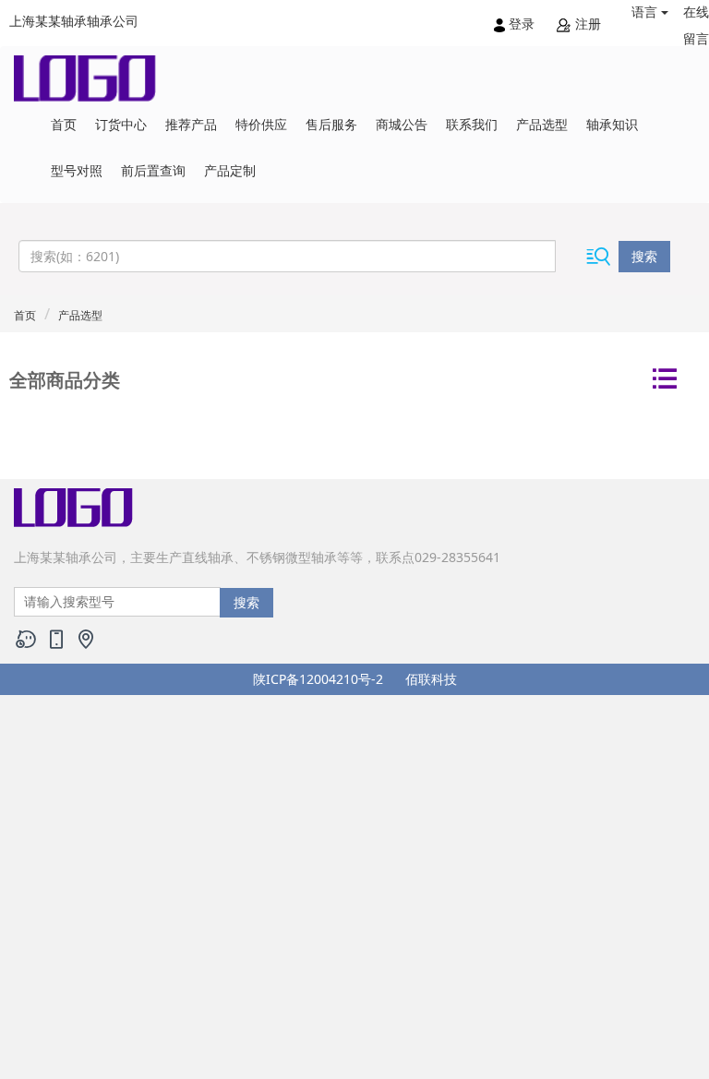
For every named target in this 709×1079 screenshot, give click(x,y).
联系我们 (472, 124)
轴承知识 (612, 124)
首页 (64, 124)
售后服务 (331, 124)
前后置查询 (153, 170)
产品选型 (542, 124)
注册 (586, 23)
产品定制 (230, 170)
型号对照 (76, 170)
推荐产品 (191, 124)
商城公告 (401, 124)
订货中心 (121, 124)
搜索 (644, 256)
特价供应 (261, 124)
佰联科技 (431, 679)
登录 (521, 23)
